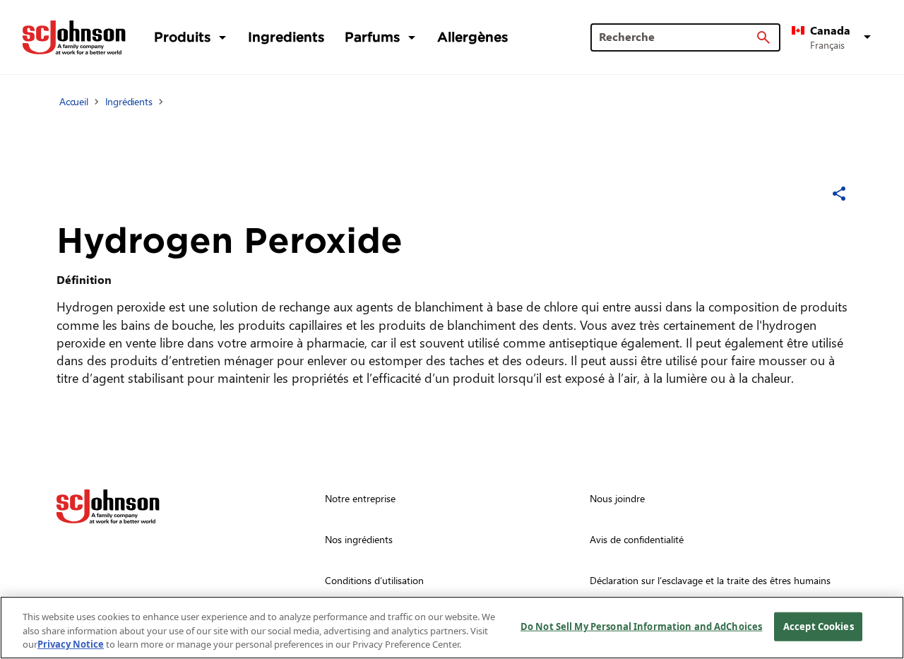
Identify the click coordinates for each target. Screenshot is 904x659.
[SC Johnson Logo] (108, 506)
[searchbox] (677, 36)
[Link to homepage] (74, 37)
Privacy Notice (70, 644)
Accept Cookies (818, 625)
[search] (763, 37)
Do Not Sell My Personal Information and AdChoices (641, 625)
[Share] (839, 193)
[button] (834, 37)
